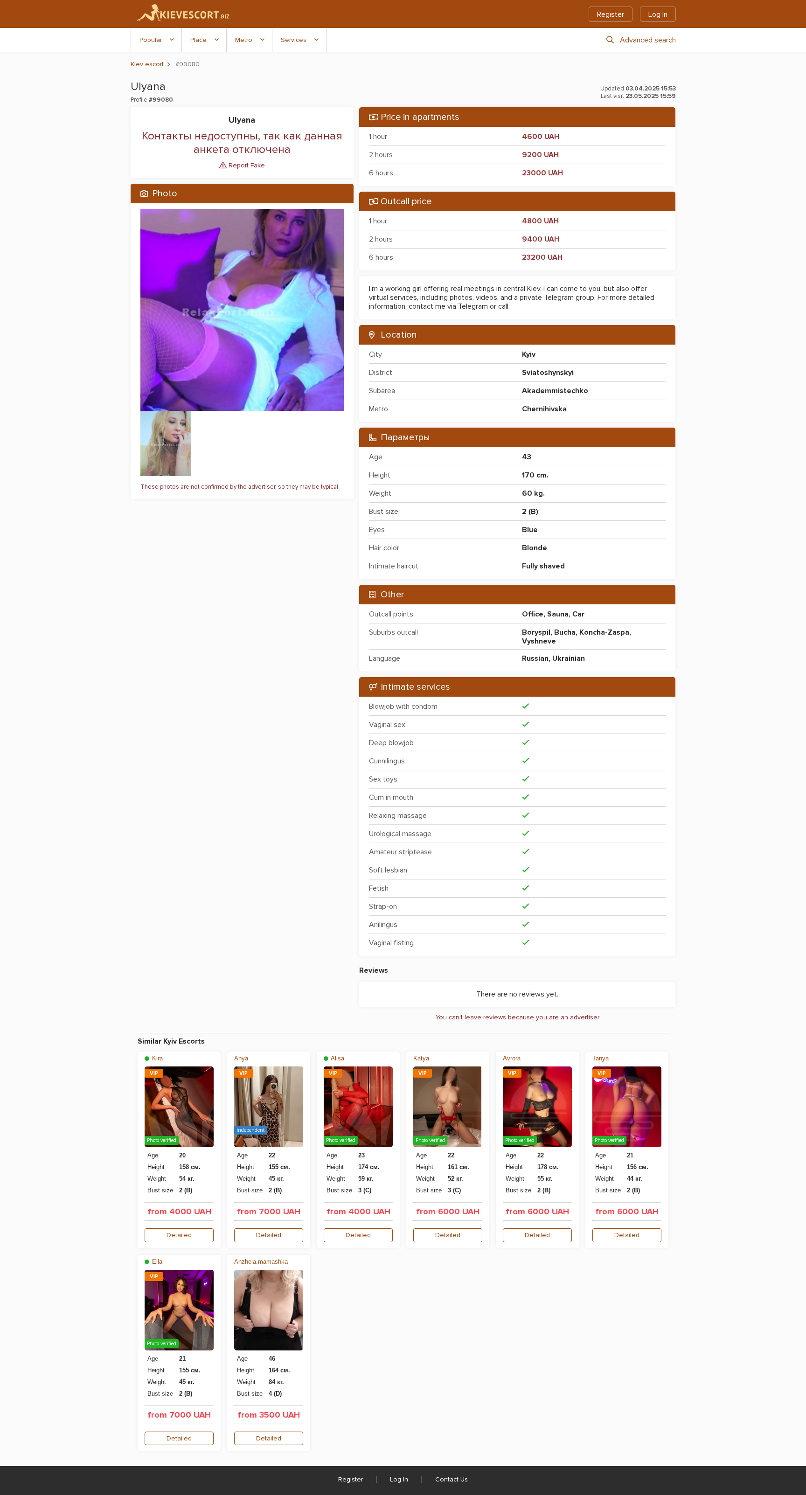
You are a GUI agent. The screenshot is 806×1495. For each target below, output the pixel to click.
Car (578, 614)
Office (532, 614)
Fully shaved (543, 566)
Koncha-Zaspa (604, 632)
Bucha (565, 632)
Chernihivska (544, 409)
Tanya (600, 1058)
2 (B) (530, 511)
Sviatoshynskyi (548, 372)
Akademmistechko (555, 390)
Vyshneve (539, 641)
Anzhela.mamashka (261, 1261)
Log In (657, 14)
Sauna (558, 614)
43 (526, 457)
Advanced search (648, 40)
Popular (150, 40)
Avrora (512, 1058)
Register (610, 14)
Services (293, 40)
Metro (243, 40)
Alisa (336, 1058)
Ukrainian (568, 658)
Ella (156, 1261)
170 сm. (535, 475)
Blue (530, 529)
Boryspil (536, 632)
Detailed (179, 1235)
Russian (535, 658)
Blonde (534, 548)
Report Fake (246, 165)
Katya (421, 1058)
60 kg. (533, 493)
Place (198, 40)
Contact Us (451, 1479)
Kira (156, 1058)
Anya (241, 1058)
